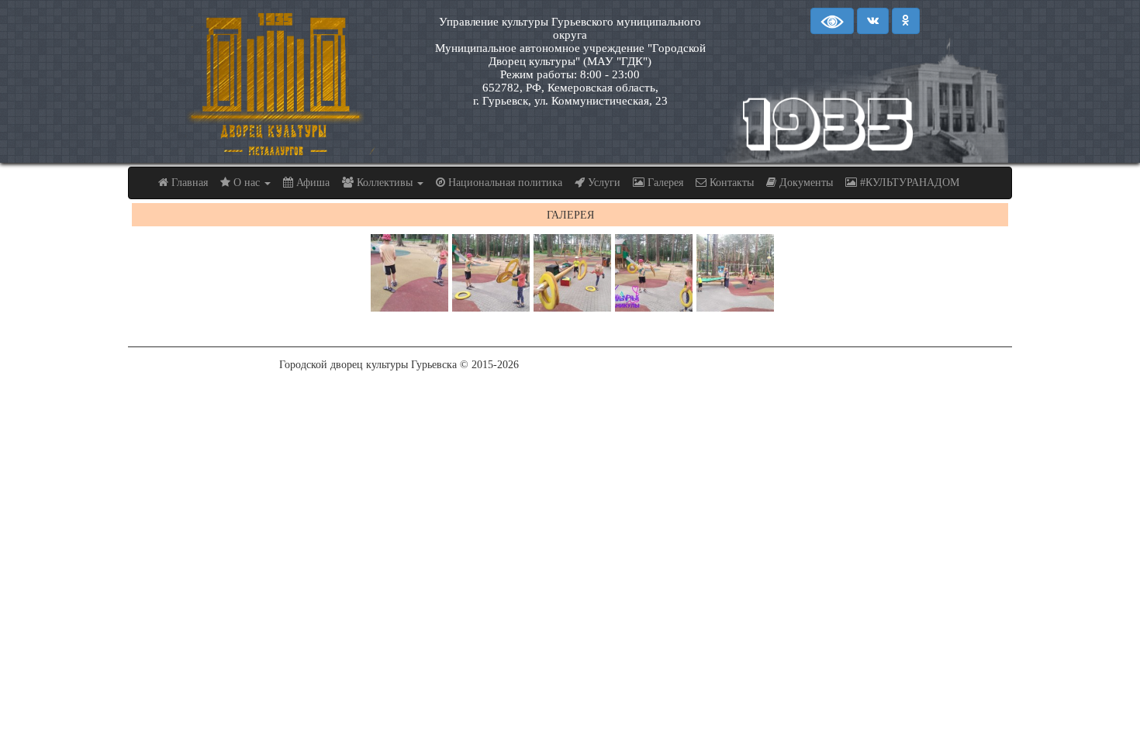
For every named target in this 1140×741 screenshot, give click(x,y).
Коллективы (385, 182)
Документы (804, 182)
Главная (188, 182)
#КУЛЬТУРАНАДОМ (908, 182)
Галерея (663, 182)
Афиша (311, 182)
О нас (246, 182)
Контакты (730, 182)
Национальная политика (503, 182)
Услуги (602, 182)
